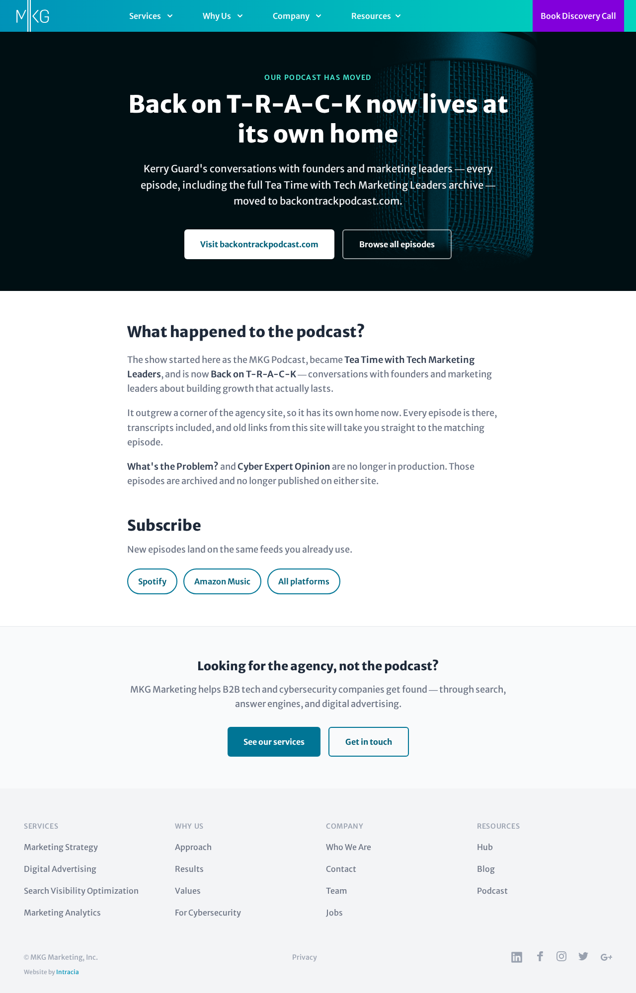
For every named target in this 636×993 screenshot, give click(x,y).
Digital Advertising (60, 869)
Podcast (492, 891)
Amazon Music (222, 581)
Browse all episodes (397, 244)
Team (336, 891)
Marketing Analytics (62, 913)
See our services (274, 742)
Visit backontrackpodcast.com (259, 244)
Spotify (152, 581)
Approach (193, 847)
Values (188, 891)
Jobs (334, 913)
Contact (341, 869)
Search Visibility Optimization (81, 891)
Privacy (304, 957)
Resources (371, 16)
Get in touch (368, 742)
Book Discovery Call (578, 16)
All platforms (303, 581)
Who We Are (348, 847)
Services (145, 16)
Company (291, 16)
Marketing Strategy (61, 847)
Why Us (217, 16)
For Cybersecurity (208, 913)
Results (189, 869)
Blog (486, 869)
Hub (485, 847)
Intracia (67, 972)
